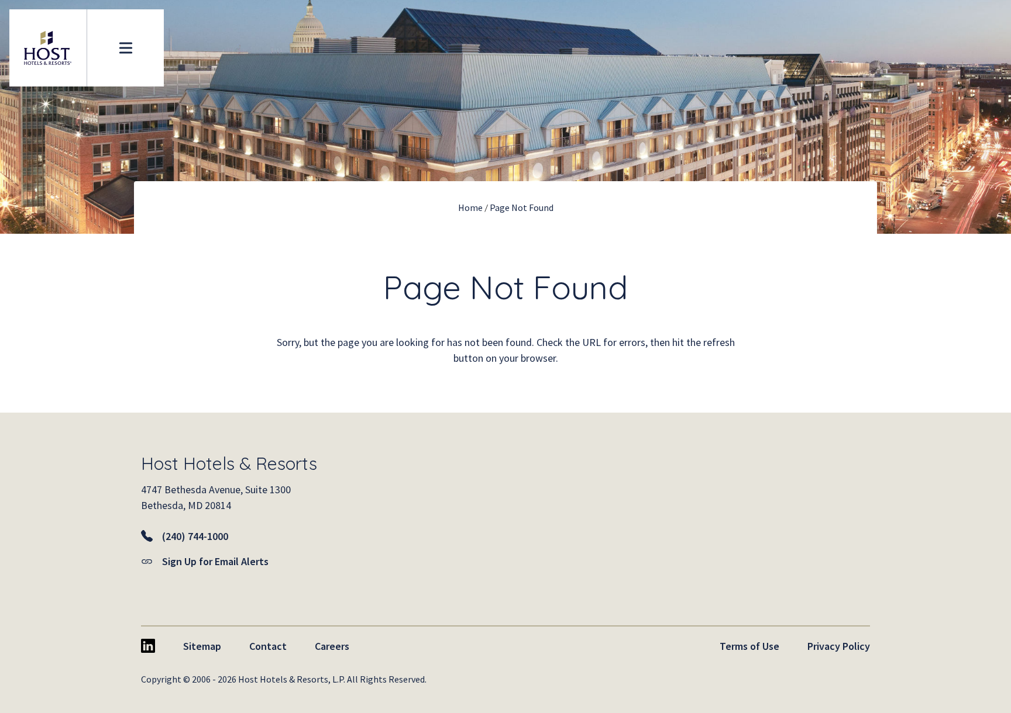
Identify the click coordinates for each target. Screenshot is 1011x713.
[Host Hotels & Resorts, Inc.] (48, 47)
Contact (268, 646)
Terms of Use (749, 646)
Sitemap (202, 646)
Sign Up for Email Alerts (215, 561)
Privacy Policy (838, 646)
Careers (332, 646)
